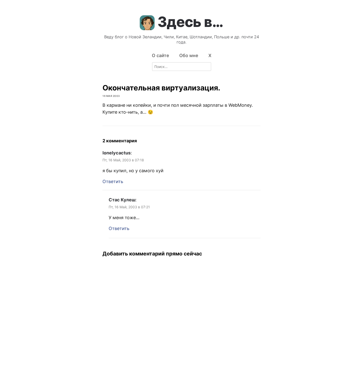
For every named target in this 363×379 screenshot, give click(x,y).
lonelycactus (116, 152)
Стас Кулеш (122, 199)
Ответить (112, 181)
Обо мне (188, 55)
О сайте (160, 55)
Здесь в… (190, 21)
